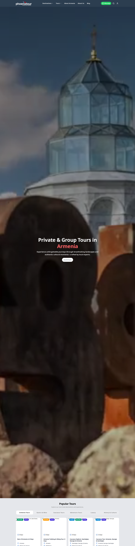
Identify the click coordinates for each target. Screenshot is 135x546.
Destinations (46, 3)
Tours (58, 3)
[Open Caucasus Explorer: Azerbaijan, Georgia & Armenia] (80, 527)
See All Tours (67, 260)
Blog (88, 3)
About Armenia (69, 3)
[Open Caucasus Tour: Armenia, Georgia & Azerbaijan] (107, 527)
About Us (81, 3)
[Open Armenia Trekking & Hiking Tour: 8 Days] (54, 527)
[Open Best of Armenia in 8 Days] (28, 527)
